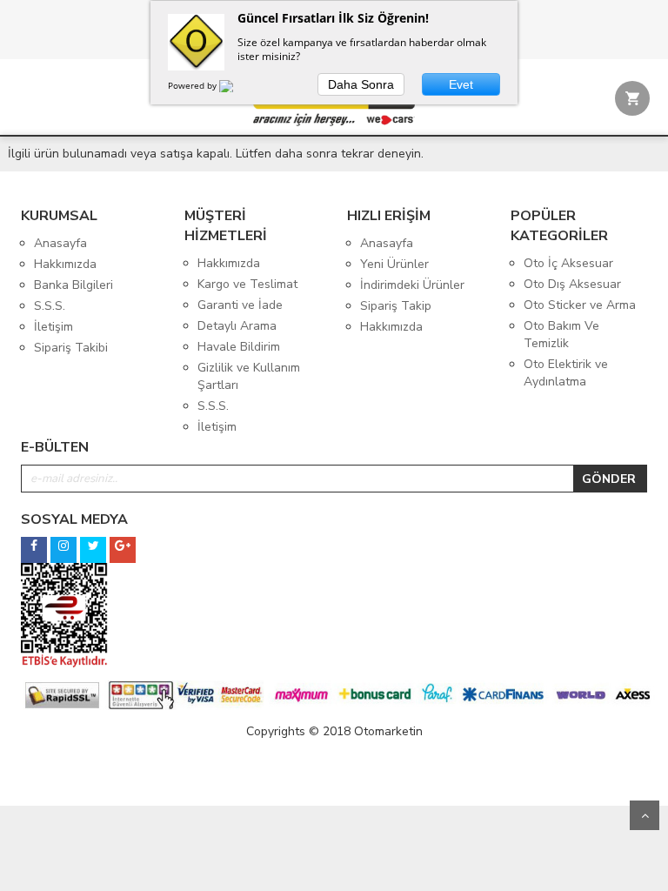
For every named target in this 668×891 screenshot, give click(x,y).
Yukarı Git (644, 815)
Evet (461, 84)
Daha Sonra (361, 84)
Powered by (193, 85)
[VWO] (236, 89)
